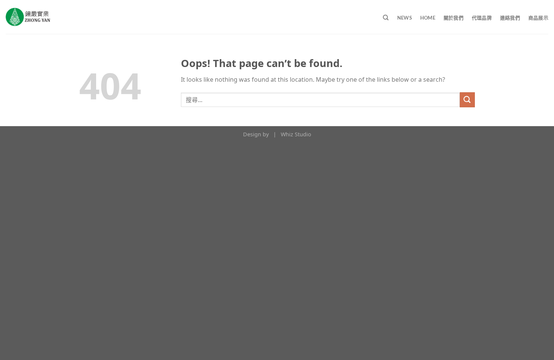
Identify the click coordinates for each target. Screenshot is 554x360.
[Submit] (467, 99)
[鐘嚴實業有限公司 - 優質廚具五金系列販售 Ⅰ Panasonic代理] (28, 17)
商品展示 (538, 18)
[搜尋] (386, 18)
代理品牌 (482, 18)
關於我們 (454, 18)
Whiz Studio (296, 134)
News (404, 18)
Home (427, 18)
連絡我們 (510, 18)
